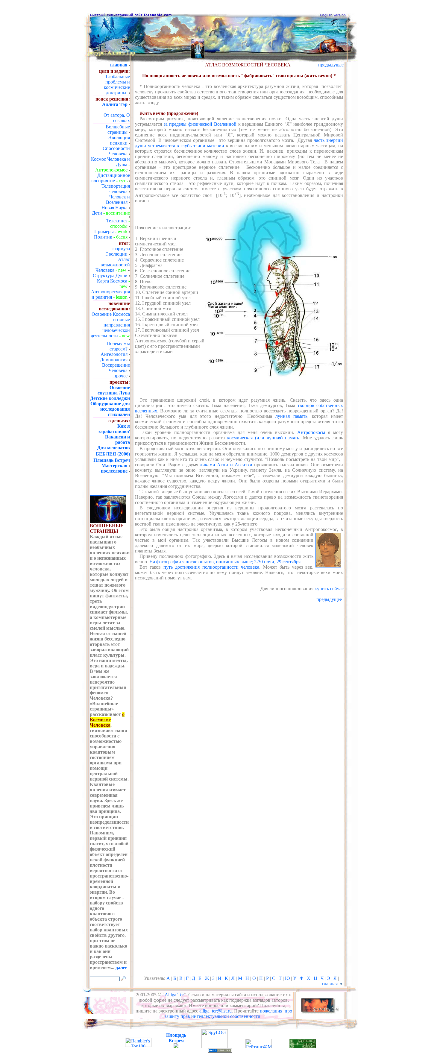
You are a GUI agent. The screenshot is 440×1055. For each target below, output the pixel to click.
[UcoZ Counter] (176, 1046)
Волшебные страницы (118, 129)
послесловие (114, 470)
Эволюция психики (119, 140)
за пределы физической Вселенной (200, 124)
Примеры (104, 231)
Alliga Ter (174, 994)
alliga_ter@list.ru (215, 1010)
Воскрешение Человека (116, 367)
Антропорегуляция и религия (110, 294)
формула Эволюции (117, 251)
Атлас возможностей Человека (112, 265)
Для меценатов (113, 447)
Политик (103, 236)
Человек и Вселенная (118, 199)
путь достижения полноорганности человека (211, 567)
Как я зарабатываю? (114, 428)
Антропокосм (311, 432)
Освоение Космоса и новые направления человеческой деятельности (110, 325)
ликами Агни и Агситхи (226, 464)
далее (121, 967)
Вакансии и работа (117, 439)
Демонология (114, 359)
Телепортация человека (115, 188)
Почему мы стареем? (118, 346)
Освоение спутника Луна (114, 390)
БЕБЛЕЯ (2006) (113, 453)
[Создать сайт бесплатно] (220, 1051)
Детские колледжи (110, 398)
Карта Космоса (112, 280)
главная (330, 983)
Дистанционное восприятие (110, 178)
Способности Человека (116, 151)
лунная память (291, 416)
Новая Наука (114, 207)
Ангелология (114, 354)
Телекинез (116, 220)
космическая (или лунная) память (263, 437)
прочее (120, 375)
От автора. (114, 115)
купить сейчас (329, 588)
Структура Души (110, 275)
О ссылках (121, 118)
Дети (97, 212)
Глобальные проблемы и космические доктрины (117, 84)
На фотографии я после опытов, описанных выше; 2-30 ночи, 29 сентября (225, 561)
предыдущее (331, 64)
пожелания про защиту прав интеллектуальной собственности (228, 1013)
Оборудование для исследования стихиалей (110, 409)
